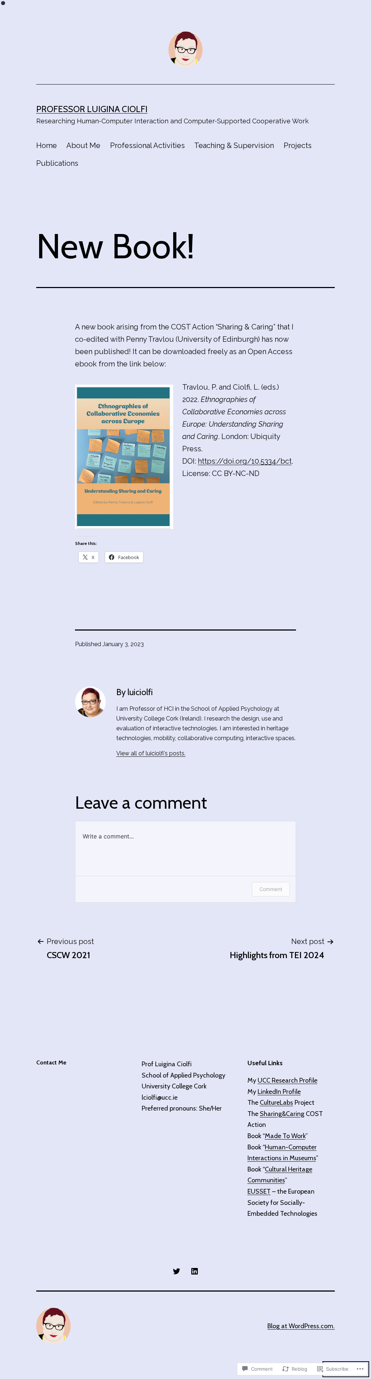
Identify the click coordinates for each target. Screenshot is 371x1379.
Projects (298, 145)
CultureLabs (276, 1103)
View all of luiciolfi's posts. (151, 753)
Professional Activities (147, 145)
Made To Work (285, 1136)
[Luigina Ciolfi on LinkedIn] (195, 1270)
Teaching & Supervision (234, 145)
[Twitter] (176, 1270)
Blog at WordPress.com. (301, 1326)
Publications (57, 163)
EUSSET (259, 1191)
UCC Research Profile (287, 1080)
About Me (83, 145)
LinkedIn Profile (279, 1092)
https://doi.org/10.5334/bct (245, 461)
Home (46, 145)
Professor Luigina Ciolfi (91, 109)
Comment (270, 889)
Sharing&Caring (282, 1114)
